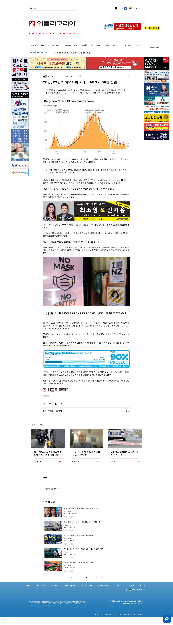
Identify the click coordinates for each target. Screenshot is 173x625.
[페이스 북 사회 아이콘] (125, 8)
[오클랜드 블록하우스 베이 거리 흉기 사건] (125, 438)
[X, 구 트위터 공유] (50, 404)
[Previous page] (72, 577)
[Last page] (106, 577)
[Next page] (101, 577)
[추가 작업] (128, 76)
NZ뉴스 (46, 396)
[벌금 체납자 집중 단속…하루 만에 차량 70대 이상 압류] (48, 438)
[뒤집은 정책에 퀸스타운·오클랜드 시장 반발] (87, 438)
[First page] (67, 577)
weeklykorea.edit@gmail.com (126, 601)
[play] (164, 111)
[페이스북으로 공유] (44, 404)
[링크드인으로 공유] (55, 404)
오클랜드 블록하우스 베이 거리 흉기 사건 (124, 453)
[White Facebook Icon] (126, 590)
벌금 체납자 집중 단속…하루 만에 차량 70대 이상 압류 (48, 453)
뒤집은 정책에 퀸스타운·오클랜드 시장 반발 (86, 453)
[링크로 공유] (61, 404)
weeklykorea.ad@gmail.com (133, 603)
